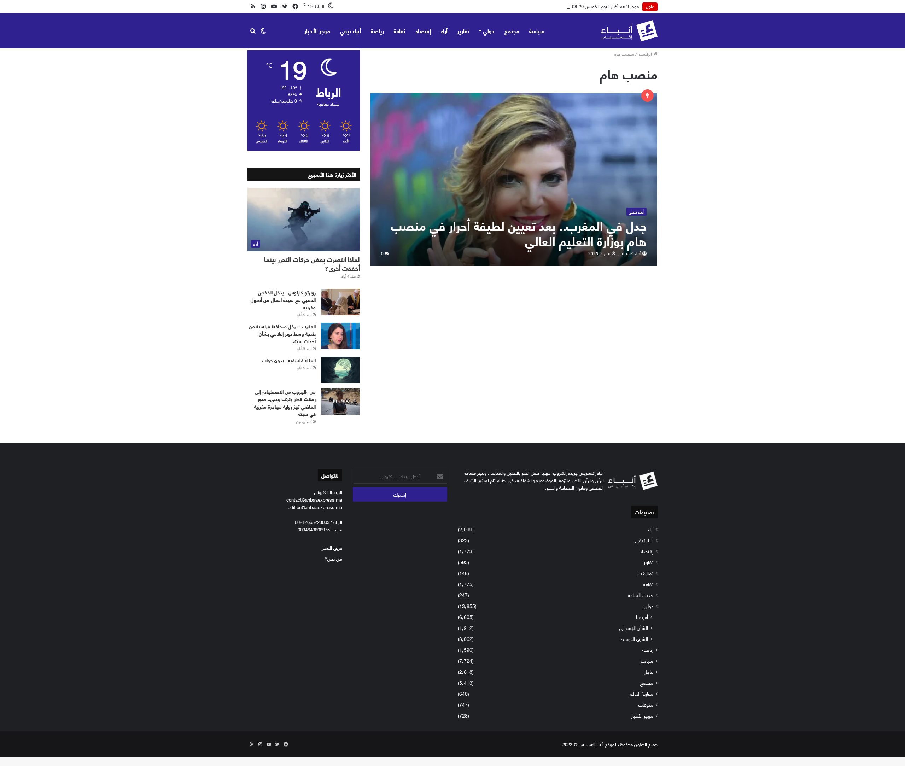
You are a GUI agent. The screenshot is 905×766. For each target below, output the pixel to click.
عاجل (648, 671)
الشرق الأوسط (634, 638)
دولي (488, 30)
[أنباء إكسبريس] (629, 30)
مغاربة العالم (641, 693)
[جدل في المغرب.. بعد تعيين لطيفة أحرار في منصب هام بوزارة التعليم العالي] (514, 179)
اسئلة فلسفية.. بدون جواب (289, 360)
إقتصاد (423, 30)
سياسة (536, 30)
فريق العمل (331, 547)
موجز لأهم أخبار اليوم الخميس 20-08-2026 (599, 6)
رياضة (377, 30)
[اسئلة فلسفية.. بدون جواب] (340, 370)
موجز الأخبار (317, 30)
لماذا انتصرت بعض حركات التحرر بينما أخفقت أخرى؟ (312, 263)
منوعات (645, 704)
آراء (444, 30)
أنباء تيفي (350, 30)
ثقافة (399, 30)
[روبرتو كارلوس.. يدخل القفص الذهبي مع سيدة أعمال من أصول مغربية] (340, 302)
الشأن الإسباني (633, 627)
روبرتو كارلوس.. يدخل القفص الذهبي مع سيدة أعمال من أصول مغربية (283, 299)
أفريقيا (642, 616)
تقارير (463, 30)
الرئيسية (645, 53)
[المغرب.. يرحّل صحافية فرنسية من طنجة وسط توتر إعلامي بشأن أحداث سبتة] (340, 336)
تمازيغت (645, 573)
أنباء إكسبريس (629, 253)
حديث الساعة (640, 594)
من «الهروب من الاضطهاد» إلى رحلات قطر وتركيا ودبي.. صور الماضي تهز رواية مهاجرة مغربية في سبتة (285, 402)
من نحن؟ (333, 558)
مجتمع (511, 30)
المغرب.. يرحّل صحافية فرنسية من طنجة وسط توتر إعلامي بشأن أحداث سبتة (282, 333)
